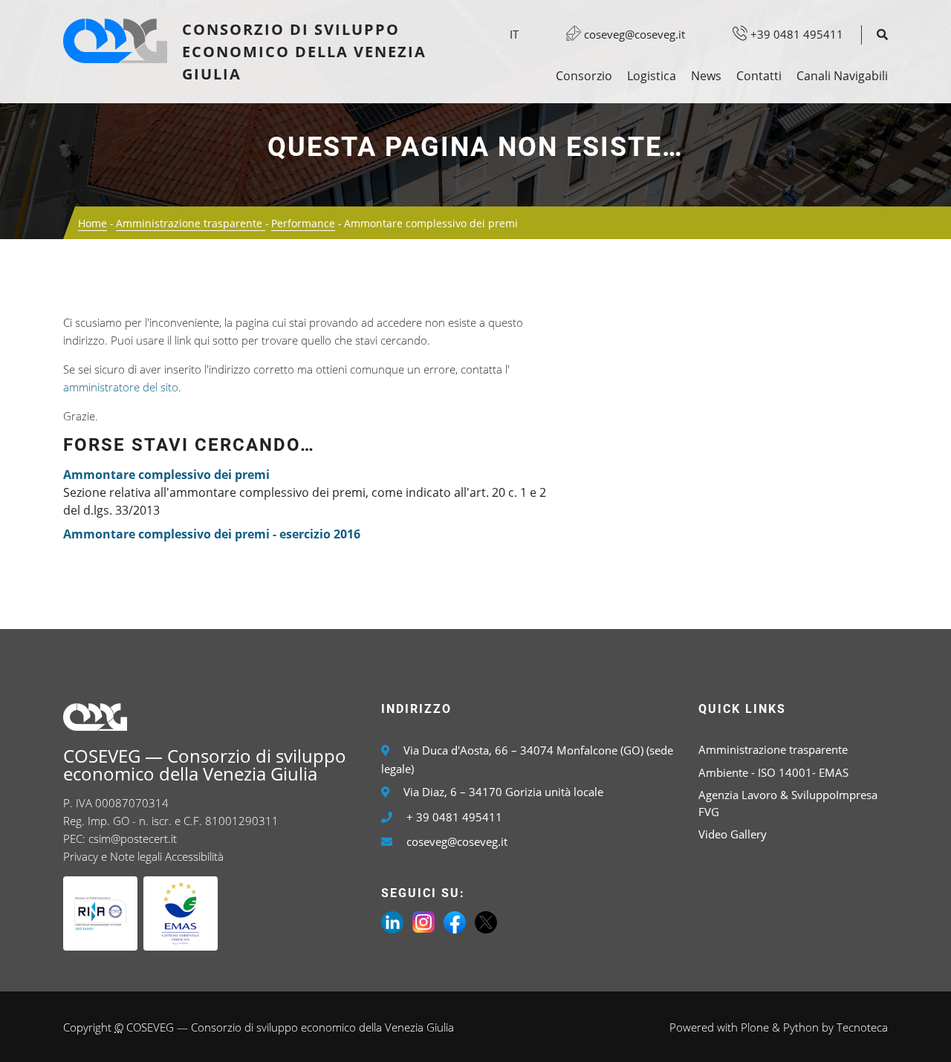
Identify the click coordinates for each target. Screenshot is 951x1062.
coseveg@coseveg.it (633, 34)
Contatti (759, 76)
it (514, 34)
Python (801, 1027)
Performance (303, 223)
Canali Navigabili (842, 76)
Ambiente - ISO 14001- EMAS (773, 772)
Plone (755, 1027)
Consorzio (584, 76)
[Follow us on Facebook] (455, 920)
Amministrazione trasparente (190, 223)
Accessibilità (194, 856)
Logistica (651, 76)
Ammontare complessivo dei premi (166, 474)
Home (92, 223)
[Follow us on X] (486, 920)
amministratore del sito (120, 386)
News (706, 76)
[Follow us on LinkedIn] (392, 920)
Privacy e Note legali (112, 856)
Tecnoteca (862, 1027)
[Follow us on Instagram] (423, 920)
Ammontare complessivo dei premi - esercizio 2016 (211, 534)
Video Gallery (732, 834)
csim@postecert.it (132, 838)
